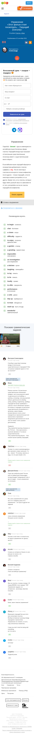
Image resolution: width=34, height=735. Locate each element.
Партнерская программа (8, 688)
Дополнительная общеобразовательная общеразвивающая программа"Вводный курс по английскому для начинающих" (15, 681)
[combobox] (5, 104)
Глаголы (18, 33)
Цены (3, 693)
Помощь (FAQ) (23, 690)
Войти (29, 3)
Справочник (10, 685)
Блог (2, 685)
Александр (13, 51)
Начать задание (17, 194)
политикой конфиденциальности (21, 120)
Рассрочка (10, 693)
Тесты (18, 685)
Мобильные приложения (8, 690)
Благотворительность (7, 674)
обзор (23, 33)
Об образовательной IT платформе (12, 677)
